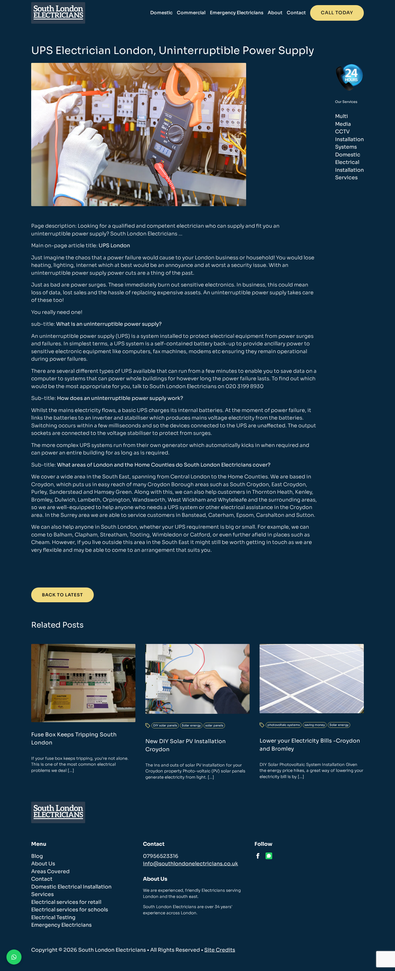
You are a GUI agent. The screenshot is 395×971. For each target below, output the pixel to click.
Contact (296, 13)
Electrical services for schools (69, 909)
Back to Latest (62, 595)
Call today (337, 13)
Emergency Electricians (236, 13)
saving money (314, 725)
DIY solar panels (165, 725)
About (275, 13)
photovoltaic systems (283, 725)
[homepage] (58, 13)
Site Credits (219, 950)
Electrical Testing (53, 917)
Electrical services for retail (66, 902)
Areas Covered (50, 871)
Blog (37, 856)
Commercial (191, 13)
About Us (43, 864)
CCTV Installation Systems (349, 139)
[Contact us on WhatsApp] (13, 957)
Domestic (161, 13)
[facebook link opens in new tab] (257, 855)
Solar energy (191, 725)
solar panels (214, 725)
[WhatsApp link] (268, 855)
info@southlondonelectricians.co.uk (190, 864)
